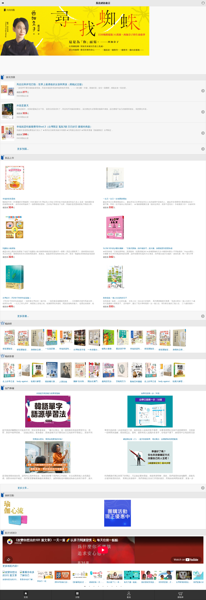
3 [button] (93, 586)
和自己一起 (41, 581)
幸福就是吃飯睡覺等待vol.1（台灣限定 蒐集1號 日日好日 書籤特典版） (66, 349)
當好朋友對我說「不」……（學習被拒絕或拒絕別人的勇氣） (149, 582)
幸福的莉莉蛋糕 (9, 199)
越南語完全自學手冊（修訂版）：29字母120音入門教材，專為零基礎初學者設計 (108, 381)
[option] (103, 31)
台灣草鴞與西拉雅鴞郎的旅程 (184, 582)
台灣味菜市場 (79, 349)
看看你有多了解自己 (28, 579)
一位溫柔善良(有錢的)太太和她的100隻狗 (52, 349)
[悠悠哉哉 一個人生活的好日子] (115, 277)
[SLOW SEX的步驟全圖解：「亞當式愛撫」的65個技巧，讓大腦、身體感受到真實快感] (115, 227)
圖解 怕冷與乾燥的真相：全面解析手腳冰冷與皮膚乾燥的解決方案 (80, 381)
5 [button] (103, 586)
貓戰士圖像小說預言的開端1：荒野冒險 (108, 349)
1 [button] (84, 586)
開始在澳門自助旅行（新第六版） (94, 381)
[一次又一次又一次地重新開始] (115, 178)
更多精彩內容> (10, 566)
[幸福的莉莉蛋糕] (14, 178)
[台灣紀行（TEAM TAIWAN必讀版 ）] (14, 277)
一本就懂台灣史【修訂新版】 (94, 349)
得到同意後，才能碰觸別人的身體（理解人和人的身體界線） (166, 582)
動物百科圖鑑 (136, 381)
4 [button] (98, 586)
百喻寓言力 (121, 381)
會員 (129, 597)
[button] (3, 3)
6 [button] (107, 586)
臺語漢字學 (121, 349)
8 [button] (116, 586)
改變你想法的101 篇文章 (10, 579)
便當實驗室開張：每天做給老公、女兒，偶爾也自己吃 (23, 349)
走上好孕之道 (8, 381)
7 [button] (112, 586)
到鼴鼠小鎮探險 (9, 248)
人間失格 (63, 382)
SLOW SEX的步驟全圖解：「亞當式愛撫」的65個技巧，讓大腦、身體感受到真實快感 (137, 248)
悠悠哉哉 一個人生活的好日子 (115, 298)
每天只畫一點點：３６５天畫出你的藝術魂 (132, 582)
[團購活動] (117, 513)
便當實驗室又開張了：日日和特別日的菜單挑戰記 (9, 349)
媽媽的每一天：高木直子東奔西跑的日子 (97, 582)
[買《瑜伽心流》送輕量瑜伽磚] (15, 513)
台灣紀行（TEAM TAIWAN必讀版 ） (17, 298)
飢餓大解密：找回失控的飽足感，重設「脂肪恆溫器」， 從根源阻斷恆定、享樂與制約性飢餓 (37, 381)
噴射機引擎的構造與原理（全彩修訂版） (52, 381)
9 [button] (121, 586)
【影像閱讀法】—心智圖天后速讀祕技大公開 (80, 582)
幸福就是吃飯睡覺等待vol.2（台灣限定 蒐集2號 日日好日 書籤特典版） (137, 349)
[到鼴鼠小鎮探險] (14, 227)
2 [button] (89, 586)
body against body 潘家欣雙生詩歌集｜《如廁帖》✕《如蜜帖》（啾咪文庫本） (23, 381)
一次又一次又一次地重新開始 (115, 199)
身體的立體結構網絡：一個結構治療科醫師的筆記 (37, 349)
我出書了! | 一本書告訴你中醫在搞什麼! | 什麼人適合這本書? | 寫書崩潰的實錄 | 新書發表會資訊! (114, 582)
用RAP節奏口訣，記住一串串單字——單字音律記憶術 (62, 582)
